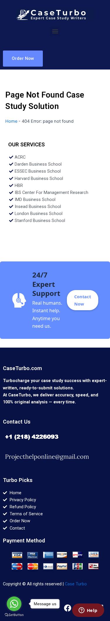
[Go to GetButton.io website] (14, 615)
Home (11, 121)
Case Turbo (76, 584)
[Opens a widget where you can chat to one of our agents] (88, 610)
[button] (55, 31)
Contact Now (82, 300)
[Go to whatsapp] (14, 603)
